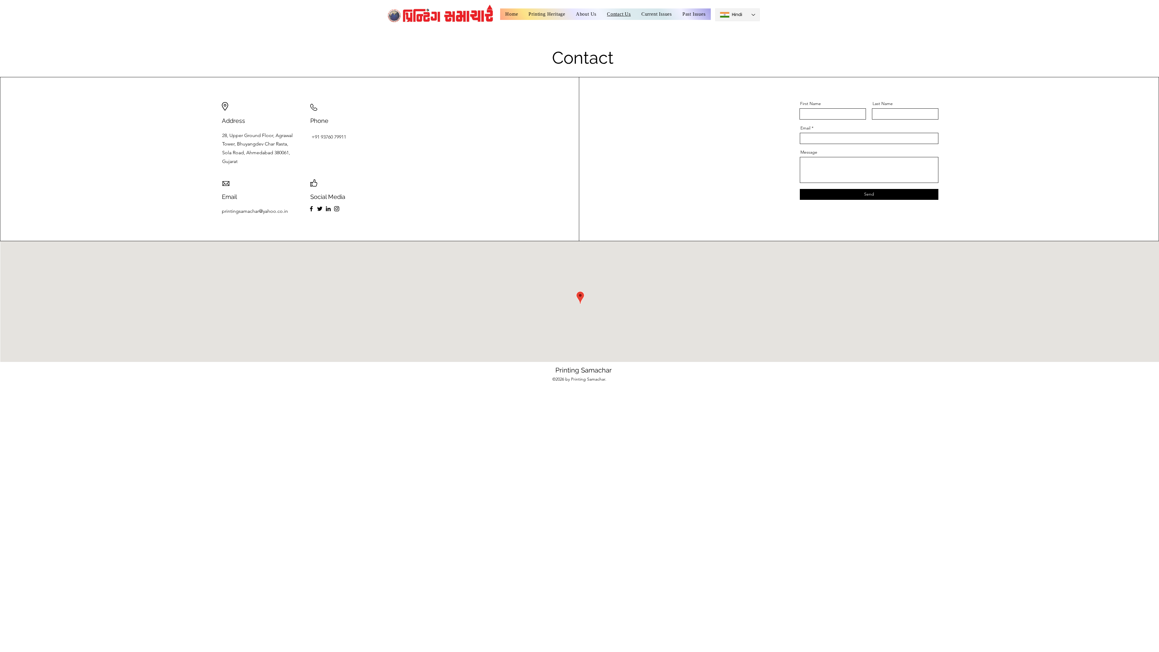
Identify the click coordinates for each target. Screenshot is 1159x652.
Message (808, 152)
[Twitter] (319, 208)
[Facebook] (311, 208)
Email (805, 128)
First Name (810, 103)
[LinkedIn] (328, 208)
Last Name (883, 103)
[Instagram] (336, 208)
